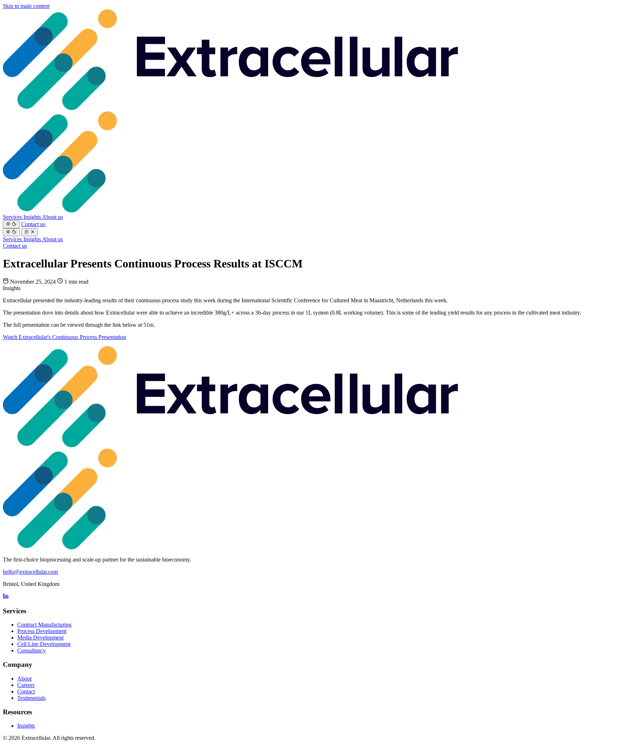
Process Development (41, 631)
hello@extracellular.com (30, 572)
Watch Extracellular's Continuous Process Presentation (64, 337)
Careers (25, 685)
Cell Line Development (43, 644)
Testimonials (31, 698)
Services (13, 217)
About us (52, 217)
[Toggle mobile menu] (29, 232)
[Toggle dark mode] (11, 224)
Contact (26, 691)
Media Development (40, 637)
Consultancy (31, 650)
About (24, 678)
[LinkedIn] (6, 597)
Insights (32, 217)
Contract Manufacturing (44, 625)
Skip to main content (26, 6)
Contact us (33, 224)
